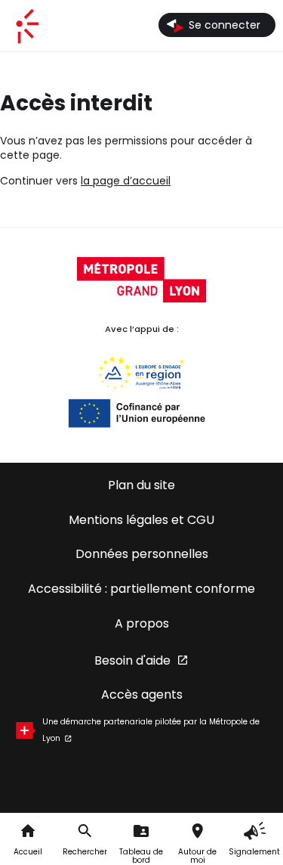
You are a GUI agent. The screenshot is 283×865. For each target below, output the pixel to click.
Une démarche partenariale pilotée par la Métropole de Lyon (151, 730)
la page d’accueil (126, 180)
